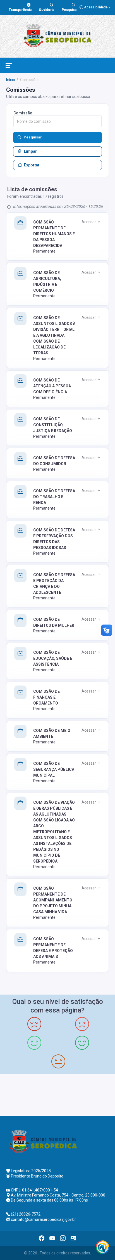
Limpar (30, 151)
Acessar (89, 222)
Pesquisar (33, 137)
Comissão (22, 113)
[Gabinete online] (73, 1238)
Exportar (32, 165)
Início (10, 79)
